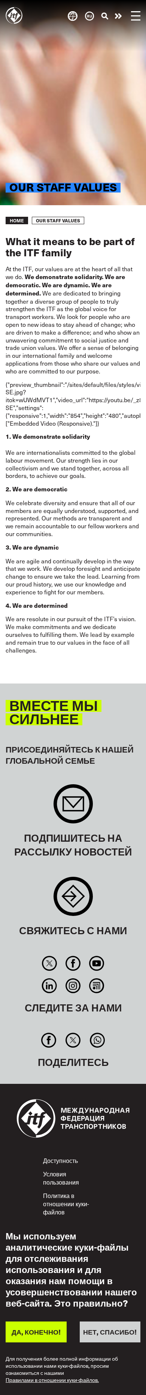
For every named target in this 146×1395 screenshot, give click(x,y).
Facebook (73, 963)
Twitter (49, 963)
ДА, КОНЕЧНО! (36, 1331)
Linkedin (49, 985)
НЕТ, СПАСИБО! (110, 1331)
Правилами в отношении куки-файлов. (52, 1380)
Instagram (73, 985)
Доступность (60, 1160)
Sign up (73, 807)
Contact (73, 900)
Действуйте (118, 16)
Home (17, 220)
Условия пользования (61, 1177)
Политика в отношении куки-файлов (66, 1203)
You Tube (97, 963)
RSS (97, 985)
